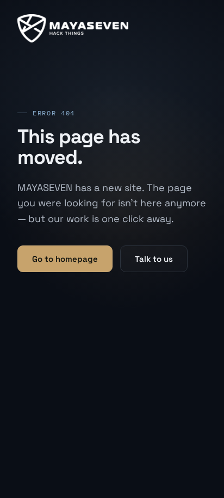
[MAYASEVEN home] (72, 28)
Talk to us (154, 259)
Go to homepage (65, 259)
